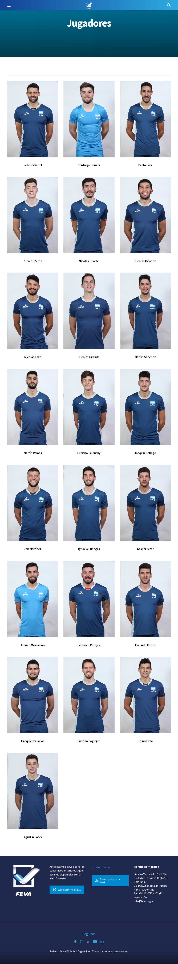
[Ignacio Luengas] (88, 503)
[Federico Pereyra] (88, 599)
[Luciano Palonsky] (88, 407)
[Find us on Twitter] (88, 942)
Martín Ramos (33, 453)
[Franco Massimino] (32, 599)
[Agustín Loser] (32, 791)
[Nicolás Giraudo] (88, 311)
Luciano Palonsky (88, 453)
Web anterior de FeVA (69, 889)
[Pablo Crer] (145, 119)
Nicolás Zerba (33, 261)
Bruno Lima (145, 741)
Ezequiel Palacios (32, 741)
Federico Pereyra (89, 645)
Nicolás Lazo (32, 357)
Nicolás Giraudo (89, 357)
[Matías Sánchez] (145, 311)
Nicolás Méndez (145, 261)
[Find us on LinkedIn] (102, 942)
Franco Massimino (33, 645)
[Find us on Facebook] (75, 942)
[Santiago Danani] (88, 119)
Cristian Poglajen (89, 741)
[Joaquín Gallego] (145, 407)
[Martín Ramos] (32, 407)
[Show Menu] (9, 5)
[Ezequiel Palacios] (32, 695)
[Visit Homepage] (88, 5)
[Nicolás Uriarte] (88, 215)
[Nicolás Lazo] (32, 311)
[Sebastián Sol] (32, 119)
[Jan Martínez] (32, 503)
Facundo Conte (145, 645)
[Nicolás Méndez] (145, 215)
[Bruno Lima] (145, 695)
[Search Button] (169, 5)
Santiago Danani (89, 165)
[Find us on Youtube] (95, 942)
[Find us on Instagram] (81, 942)
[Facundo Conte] (145, 599)
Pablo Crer (145, 165)
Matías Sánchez (145, 357)
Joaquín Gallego (145, 453)
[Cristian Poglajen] (88, 695)
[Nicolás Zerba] (32, 215)
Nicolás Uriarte (89, 261)
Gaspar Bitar (145, 549)
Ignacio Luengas (89, 549)
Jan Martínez (33, 549)
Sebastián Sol (32, 165)
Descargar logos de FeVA (110, 881)
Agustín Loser (33, 837)
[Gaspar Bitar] (145, 503)
